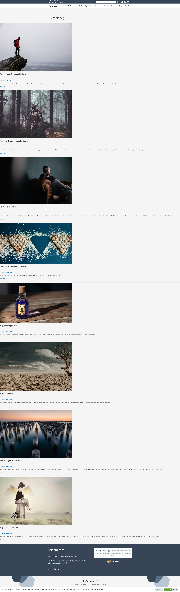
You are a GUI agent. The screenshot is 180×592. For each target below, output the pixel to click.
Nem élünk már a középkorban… (14, 141)
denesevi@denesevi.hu (57, 2)
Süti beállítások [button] (159, 589)
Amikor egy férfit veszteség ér (13, 74)
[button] (111, 570)
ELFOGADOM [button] (168, 589)
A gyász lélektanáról (9, 527)
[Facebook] (118, 2)
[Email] (125, 2)
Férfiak (3, 80)
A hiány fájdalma (7, 394)
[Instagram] (121, 2)
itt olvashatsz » (63, 563)
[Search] (115, 2)
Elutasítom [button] (175, 589)
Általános (3, 272)
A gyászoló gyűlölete (9, 326)
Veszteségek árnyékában (11, 460)
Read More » (3, 86)
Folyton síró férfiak (8, 207)
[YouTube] (128, 2)
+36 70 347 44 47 (56, 0)
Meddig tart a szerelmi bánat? (13, 266)
